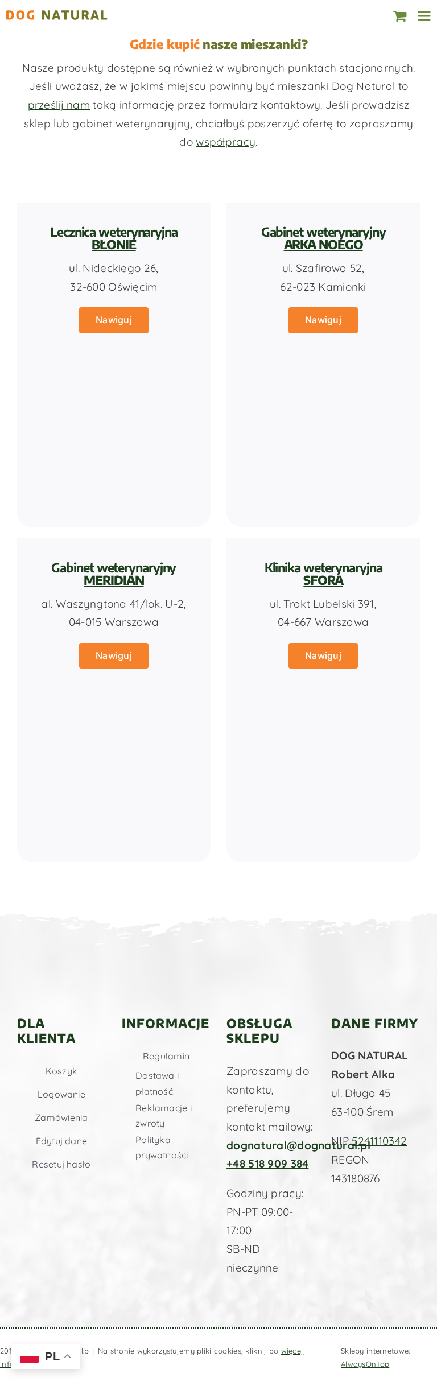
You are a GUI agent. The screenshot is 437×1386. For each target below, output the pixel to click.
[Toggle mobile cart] (399, 16)
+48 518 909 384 (267, 1163)
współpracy (225, 141)
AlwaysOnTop (365, 1363)
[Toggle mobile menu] (425, 16)
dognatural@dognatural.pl (298, 1145)
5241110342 (379, 1141)
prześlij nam (59, 105)
